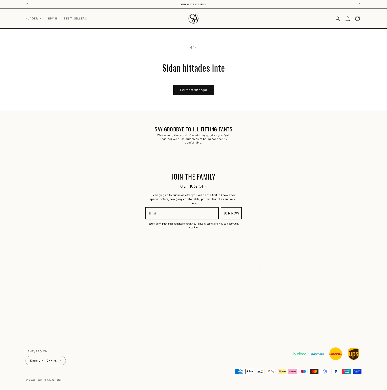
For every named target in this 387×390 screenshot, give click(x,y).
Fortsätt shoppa (193, 90)
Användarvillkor (36, 293)
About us (144, 274)
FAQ (28, 274)
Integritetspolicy (37, 299)
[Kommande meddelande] (360, 4)
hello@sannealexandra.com (270, 302)
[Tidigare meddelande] (27, 4)
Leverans (32, 286)
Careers (143, 280)
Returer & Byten (36, 280)
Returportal (33, 306)
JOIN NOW (231, 213)
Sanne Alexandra (49, 379)
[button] (33, 18)
